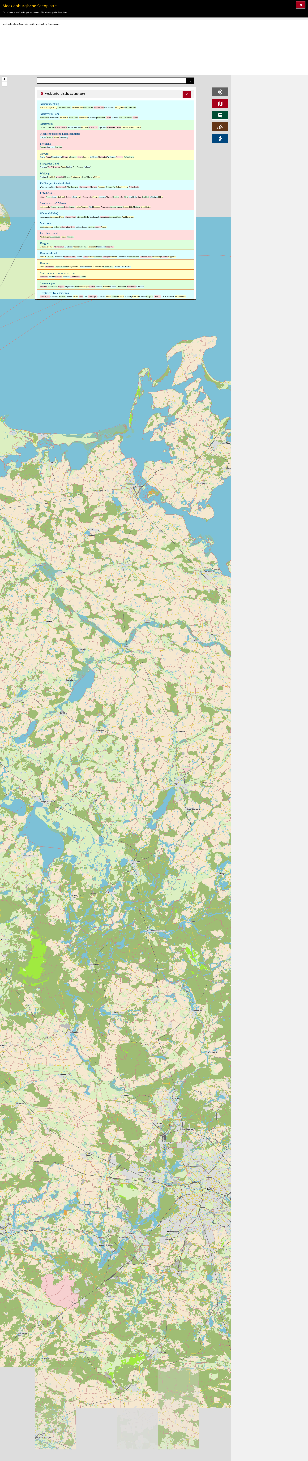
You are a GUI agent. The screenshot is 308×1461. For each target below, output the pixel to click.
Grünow (115, 117)
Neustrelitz (46, 123)
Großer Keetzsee (61, 127)
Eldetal (160, 197)
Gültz (86, 296)
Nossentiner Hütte (68, 227)
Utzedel (91, 257)
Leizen (54, 197)
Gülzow (113, 286)
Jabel (91, 207)
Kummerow (75, 277)
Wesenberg (64, 137)
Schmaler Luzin (122, 187)
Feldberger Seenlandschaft (55, 183)
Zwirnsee (84, 127)
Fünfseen (91, 227)
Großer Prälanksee (47, 127)
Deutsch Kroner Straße (122, 267)
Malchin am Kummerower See (58, 273)
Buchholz (145, 197)
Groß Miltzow (86, 177)
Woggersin (73, 157)
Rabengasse (104, 217)
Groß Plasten (145, 207)
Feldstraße (92, 247)
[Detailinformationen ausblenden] (186, 94)
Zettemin (99, 286)
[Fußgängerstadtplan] (220, 138)
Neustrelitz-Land (50, 113)
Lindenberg (156, 257)
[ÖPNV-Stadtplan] (220, 115)
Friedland (45, 143)
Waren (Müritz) (49, 213)
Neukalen (58, 277)
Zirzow (42, 157)
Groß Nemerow (54, 167)
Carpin (108, 117)
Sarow (85, 257)
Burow (108, 296)
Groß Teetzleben (168, 296)
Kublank (52, 177)
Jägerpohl (102, 127)
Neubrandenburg (49, 103)
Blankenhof (102, 157)
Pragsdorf (43, 167)
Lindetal (69, 167)
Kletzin (79, 257)
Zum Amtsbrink (115, 217)
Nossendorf (59, 257)
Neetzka (67, 177)
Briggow (61, 286)
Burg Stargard (78, 167)
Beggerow (172, 257)
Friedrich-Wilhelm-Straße (131, 127)
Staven (80, 157)
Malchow (45, 223)
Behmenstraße (130, 107)
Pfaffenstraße (109, 107)
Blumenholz (83, 117)
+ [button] (4, 79)
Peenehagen (105, 207)
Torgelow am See (57, 207)
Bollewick (61, 197)
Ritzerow (106, 286)
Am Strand (83, 247)
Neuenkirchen (56, 157)
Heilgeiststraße (73, 267)
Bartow (69, 296)
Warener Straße (70, 217)
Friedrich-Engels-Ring (48, 107)
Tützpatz (114, 296)
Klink (66, 207)
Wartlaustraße (99, 107)
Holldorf (87, 167)
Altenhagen (92, 296)
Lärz (121, 197)
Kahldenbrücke (97, 267)
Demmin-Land (48, 253)
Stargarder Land (49, 163)
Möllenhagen (45, 237)
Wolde (81, 296)
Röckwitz (62, 296)
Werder (75, 296)
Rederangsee (45, 217)
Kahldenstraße (85, 267)
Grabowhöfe (128, 207)
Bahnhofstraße (61, 187)
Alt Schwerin (48, 227)
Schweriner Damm (57, 217)
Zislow (98, 227)
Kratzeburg (92, 117)
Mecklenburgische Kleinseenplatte (60, 133)
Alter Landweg (72, 187)
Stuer (140, 197)
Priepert (43, 137)
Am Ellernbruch (128, 217)
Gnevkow (101, 296)
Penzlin (63, 237)
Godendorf (101, 117)
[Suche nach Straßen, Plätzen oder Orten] (190, 81)
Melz (79, 197)
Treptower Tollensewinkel (55, 292)
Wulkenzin (111, 157)
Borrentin (113, 257)
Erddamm (101, 187)
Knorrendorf (52, 286)
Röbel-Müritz (48, 193)
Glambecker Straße (114, 127)
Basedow (66, 277)
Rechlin (68, 197)
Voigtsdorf (60, 177)
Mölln (76, 286)
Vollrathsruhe (45, 207)
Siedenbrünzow (70, 257)
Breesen (121, 296)
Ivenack (92, 286)
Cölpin (63, 167)
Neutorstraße (88, 107)
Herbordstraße (77, 107)
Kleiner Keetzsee (74, 127)
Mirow (56, 137)
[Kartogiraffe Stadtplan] (300, 5)
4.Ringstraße (119, 107)
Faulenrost (44, 277)
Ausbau (76, 247)
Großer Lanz (93, 127)
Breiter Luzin (134, 187)
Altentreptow (45, 296)
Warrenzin (98, 257)
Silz (41, 227)
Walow (104, 227)
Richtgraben (49, 267)
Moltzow (136, 207)
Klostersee (68, 247)
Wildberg (128, 296)
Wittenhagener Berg (47, 187)
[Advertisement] (154, 50)
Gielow (83, 277)
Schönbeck (44, 177)
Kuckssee (70, 237)
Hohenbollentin (146, 257)
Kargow (72, 207)
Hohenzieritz (54, 117)
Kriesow (142, 296)
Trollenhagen (129, 157)
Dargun (44, 243)
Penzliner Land (49, 233)
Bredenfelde (131, 286)
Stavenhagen (47, 283)
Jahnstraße (110, 247)
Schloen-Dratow (116, 207)
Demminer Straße (46, 247)
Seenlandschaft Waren (53, 203)
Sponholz (119, 157)
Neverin (44, 153)
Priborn (48, 197)
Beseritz (86, 157)
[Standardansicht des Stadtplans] (220, 103)
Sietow (42, 197)
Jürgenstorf (69, 286)
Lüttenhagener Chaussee (88, 187)
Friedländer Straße (64, 107)
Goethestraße (94, 217)
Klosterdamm (59, 247)
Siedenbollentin (180, 296)
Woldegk (45, 173)
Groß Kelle (133, 197)
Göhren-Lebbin (81, 227)
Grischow (157, 296)
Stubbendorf (101, 247)
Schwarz (102, 197)
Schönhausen (76, 177)
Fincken (95, 197)
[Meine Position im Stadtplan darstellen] (220, 91)
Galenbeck (51, 147)
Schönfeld (50, 257)
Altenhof (109, 197)
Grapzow (149, 296)
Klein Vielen (73, 117)
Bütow (74, 197)
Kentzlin (164, 257)
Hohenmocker (123, 257)
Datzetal (43, 147)
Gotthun (116, 197)
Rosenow (43, 286)
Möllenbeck (44, 117)
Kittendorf (140, 286)
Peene (42, 267)
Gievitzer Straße (83, 217)
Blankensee (64, 117)
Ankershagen (55, 237)
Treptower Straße (61, 267)
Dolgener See (111, 187)
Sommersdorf (134, 257)
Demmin (45, 263)
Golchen (135, 296)
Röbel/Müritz (87, 197)
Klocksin (96, 207)
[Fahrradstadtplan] (220, 126)
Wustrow (49, 137)
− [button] (4, 84)
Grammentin (121, 286)
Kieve (126, 197)
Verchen (43, 257)
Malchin (51, 277)
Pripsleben (54, 296)
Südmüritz (154, 197)
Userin (135, 117)
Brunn (48, 157)
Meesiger (106, 257)
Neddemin (94, 157)
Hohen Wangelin (82, 207)
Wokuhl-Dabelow (125, 117)
